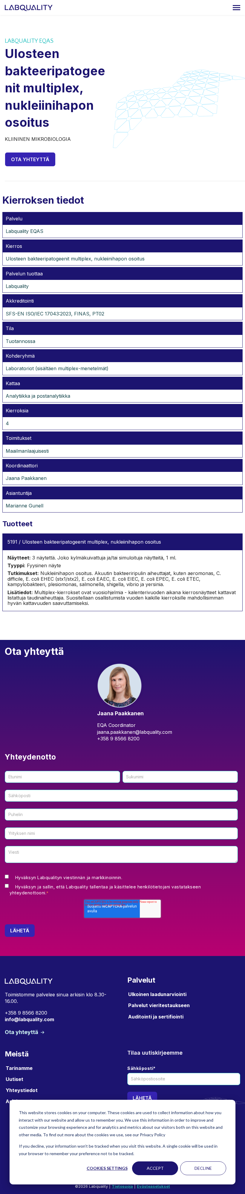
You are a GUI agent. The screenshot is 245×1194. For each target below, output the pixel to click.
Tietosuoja (122, 1186)
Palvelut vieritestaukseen (159, 1005)
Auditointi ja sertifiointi (155, 1017)
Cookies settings (107, 1168)
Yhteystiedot (22, 1090)
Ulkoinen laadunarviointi (157, 994)
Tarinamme (19, 1068)
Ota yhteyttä (30, 159)
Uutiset (14, 1079)
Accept (155, 1168)
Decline (203, 1168)
